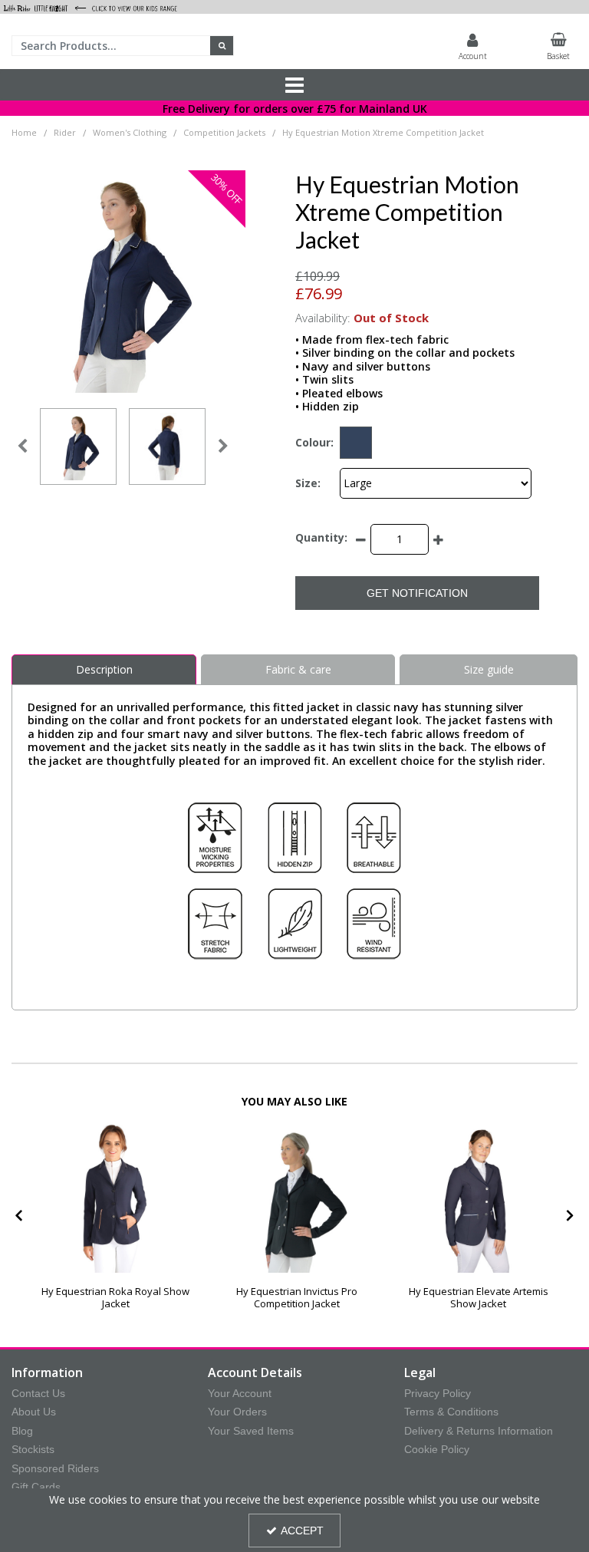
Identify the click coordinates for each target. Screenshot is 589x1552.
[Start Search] (222, 45)
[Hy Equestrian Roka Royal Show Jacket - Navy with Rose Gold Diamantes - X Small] (116, 1197)
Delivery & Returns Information (478, 1431)
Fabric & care (298, 669)
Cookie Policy (436, 1449)
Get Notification (417, 593)
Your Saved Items (251, 1431)
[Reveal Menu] (294, 85)
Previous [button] (22, 446)
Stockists (33, 1449)
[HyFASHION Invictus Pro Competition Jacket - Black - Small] (297, 1197)
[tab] (104, 669)
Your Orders (237, 1411)
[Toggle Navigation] (294, 85)
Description (104, 669)
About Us (34, 1411)
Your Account (239, 1393)
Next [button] (223, 446)
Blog (22, 1431)
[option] (78, 446)
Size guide (489, 669)
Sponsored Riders (55, 1468)
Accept (302, 1530)
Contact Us (38, 1393)
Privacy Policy (437, 1393)
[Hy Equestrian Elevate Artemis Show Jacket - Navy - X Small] (478, 1197)
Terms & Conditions (451, 1411)
